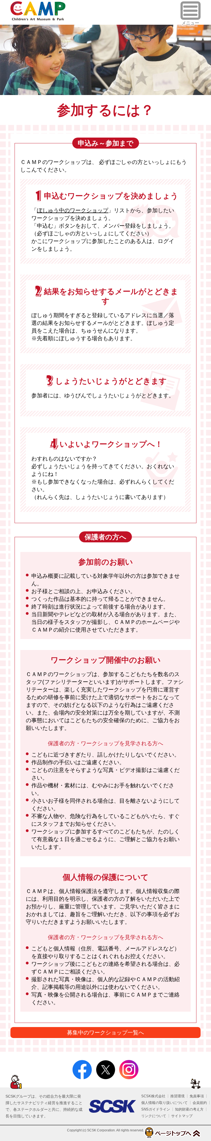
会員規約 (200, 1102)
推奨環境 (177, 1096)
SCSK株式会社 (153, 1096)
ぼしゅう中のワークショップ (72, 210)
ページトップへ (172, 1132)
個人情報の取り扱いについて (164, 1102)
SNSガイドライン (155, 1109)
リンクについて (153, 1116)
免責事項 (197, 1096)
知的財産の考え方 (189, 1109)
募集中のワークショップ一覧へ (105, 1033)
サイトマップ (182, 1116)
